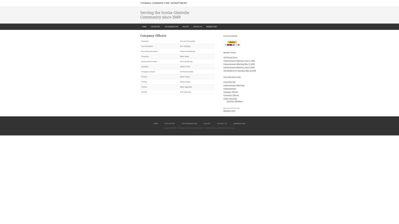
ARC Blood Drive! (230, 57)
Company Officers (230, 92)
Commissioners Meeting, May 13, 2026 (239, 64)
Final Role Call (229, 82)
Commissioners (229, 89)
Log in (233, 128)
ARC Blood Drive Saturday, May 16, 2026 (239, 71)
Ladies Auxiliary (230, 98)
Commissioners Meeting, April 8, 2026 (239, 67)
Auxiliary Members (235, 101)
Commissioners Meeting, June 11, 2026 (239, 61)
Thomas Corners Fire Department (163, 3)
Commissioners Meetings (233, 85)
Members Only (229, 111)
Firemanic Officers (231, 95)
